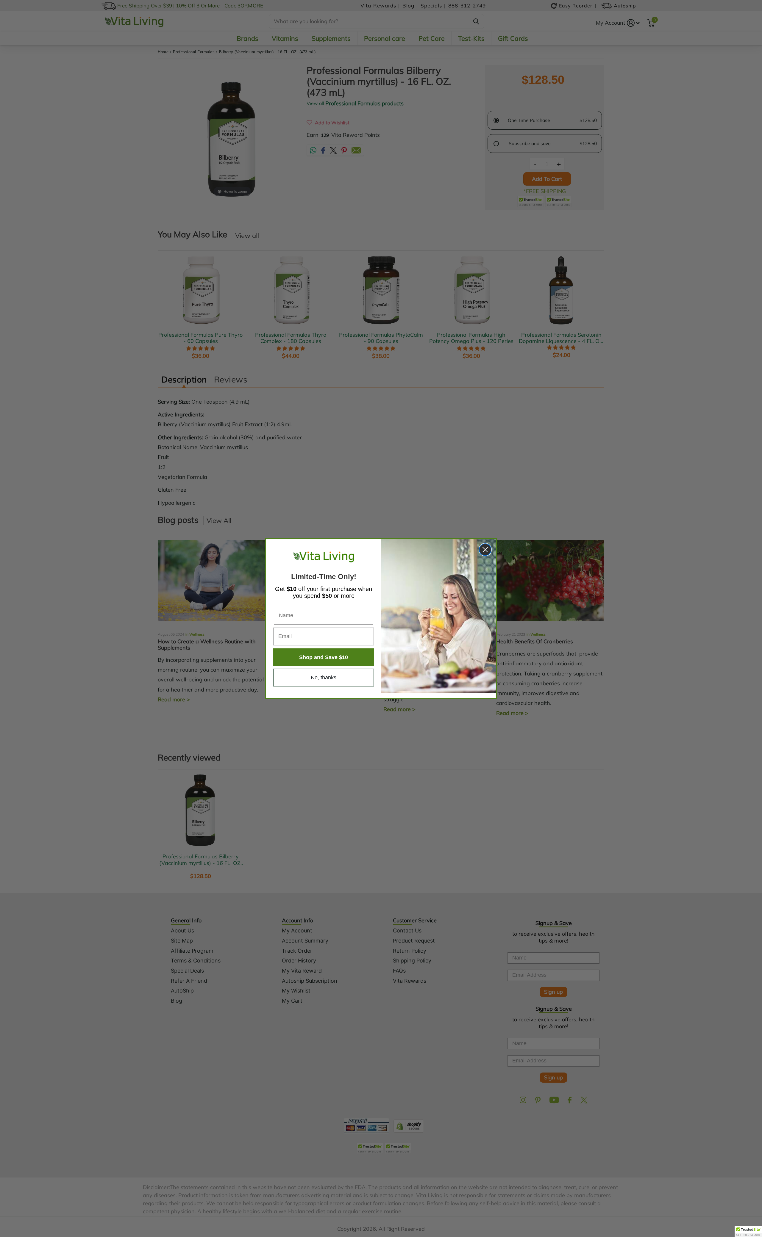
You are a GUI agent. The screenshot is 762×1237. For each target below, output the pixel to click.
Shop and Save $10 (323, 657)
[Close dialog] (485, 550)
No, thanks (323, 678)
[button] (748, 1231)
